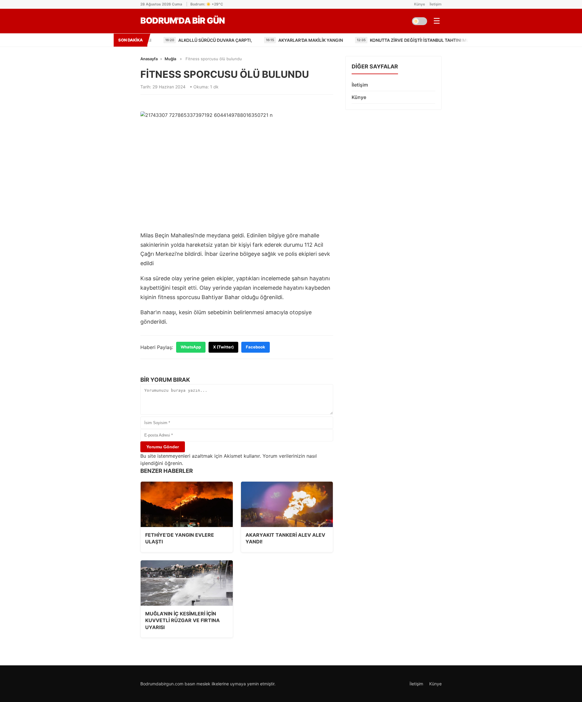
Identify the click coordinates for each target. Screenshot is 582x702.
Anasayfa (149, 58)
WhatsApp (191, 346)
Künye (419, 4)
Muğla (170, 58)
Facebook (255, 346)
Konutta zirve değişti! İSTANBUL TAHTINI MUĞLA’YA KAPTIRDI (401, 40)
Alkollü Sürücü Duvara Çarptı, (178, 40)
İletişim (436, 4)
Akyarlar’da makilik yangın (274, 40)
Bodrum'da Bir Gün (182, 20)
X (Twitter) (223, 346)
